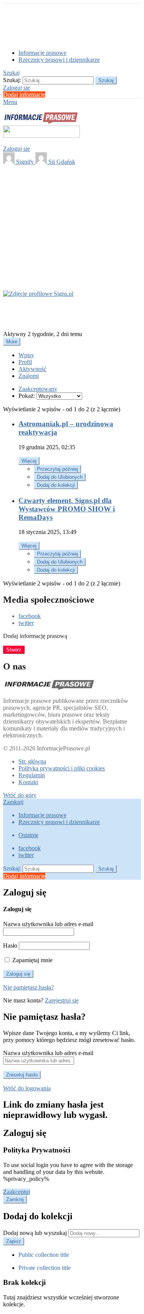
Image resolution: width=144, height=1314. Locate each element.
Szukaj (106, 80)
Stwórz (14, 650)
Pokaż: (26, 395)
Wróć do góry (19, 795)
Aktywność (32, 369)
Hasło (10, 945)
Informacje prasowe (42, 52)
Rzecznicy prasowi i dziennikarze (59, 59)
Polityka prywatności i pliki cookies (61, 768)
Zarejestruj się (62, 1000)
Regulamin (31, 775)
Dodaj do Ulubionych (60, 477)
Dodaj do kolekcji (56, 485)
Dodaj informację (24, 94)
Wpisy (26, 355)
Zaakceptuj (16, 1192)
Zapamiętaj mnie (32, 960)
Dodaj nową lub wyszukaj (35, 1233)
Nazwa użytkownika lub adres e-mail (48, 924)
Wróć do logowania (27, 1088)
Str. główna (32, 761)
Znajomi (28, 376)
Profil (25, 362)
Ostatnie (28, 835)
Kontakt (28, 782)
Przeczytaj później (57, 469)
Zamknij (13, 802)
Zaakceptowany (37, 389)
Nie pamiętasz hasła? (28, 987)
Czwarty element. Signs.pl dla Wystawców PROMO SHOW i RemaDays (66, 508)
